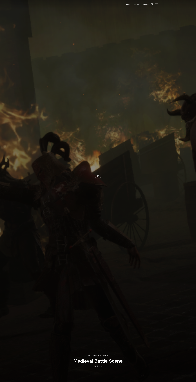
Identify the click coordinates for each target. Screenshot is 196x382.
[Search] (152, 4)
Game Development (101, 356)
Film (88, 356)
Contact (146, 4)
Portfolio (136, 4)
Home (128, 4)
